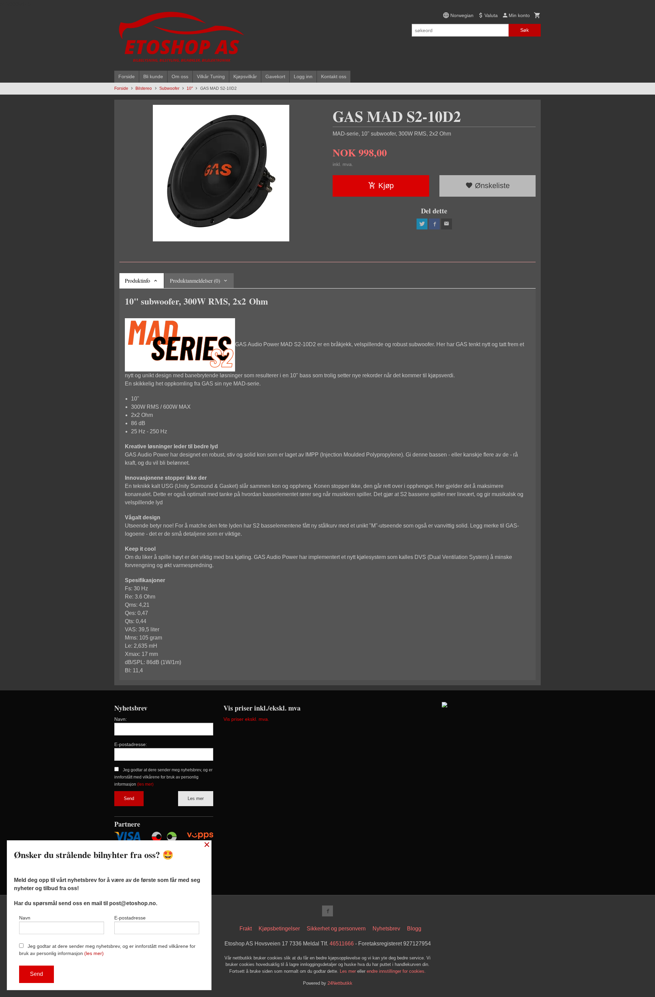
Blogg (414, 928)
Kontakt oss (333, 76)
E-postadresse (130, 918)
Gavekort (275, 76)
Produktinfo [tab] (137, 280)
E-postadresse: (130, 744)
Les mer (196, 798)
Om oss (180, 76)
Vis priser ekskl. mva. (246, 719)
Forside (126, 76)
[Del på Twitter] (422, 224)
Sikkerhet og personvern (336, 928)
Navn (24, 918)
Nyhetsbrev (386, 928)
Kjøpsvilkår (245, 76)
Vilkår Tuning (211, 76)
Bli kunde (153, 76)
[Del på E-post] (446, 224)
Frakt (245, 928)
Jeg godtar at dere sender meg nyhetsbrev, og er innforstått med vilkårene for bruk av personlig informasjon (163, 777)
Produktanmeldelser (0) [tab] (195, 280)
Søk (524, 30)
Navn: (120, 719)
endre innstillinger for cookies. (396, 971)
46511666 (342, 943)
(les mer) (145, 784)
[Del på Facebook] (434, 224)
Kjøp (386, 185)
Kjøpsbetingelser (279, 928)
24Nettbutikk (340, 983)
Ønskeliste (491, 185)
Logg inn (303, 76)
